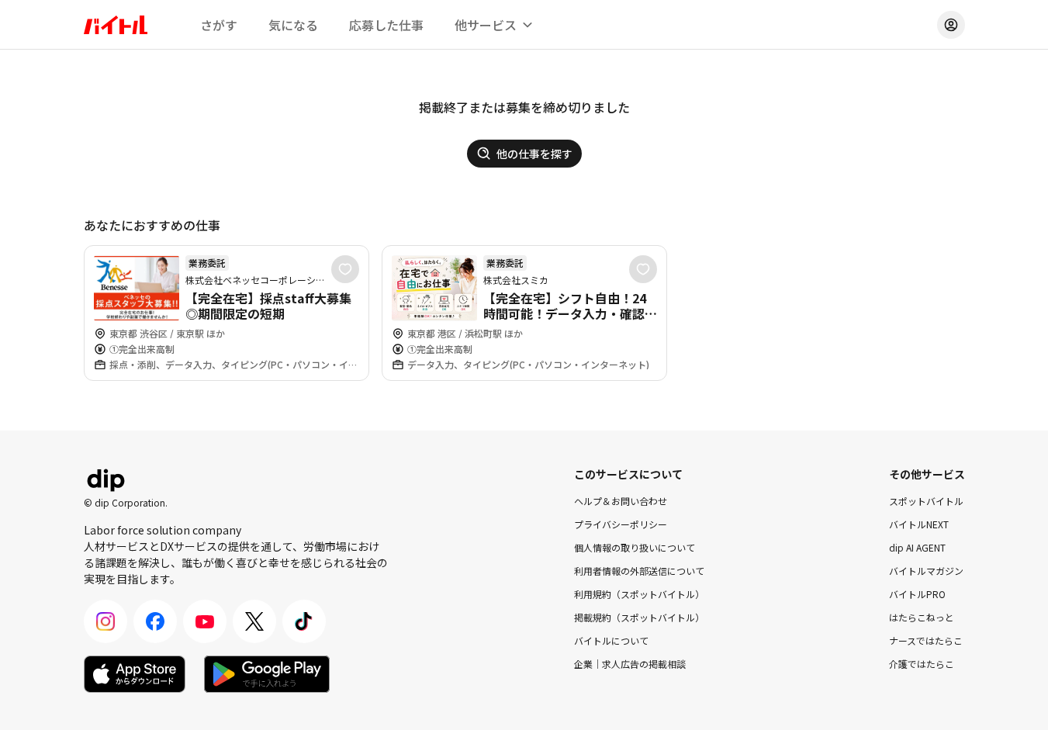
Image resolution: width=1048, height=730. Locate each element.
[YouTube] (205, 621)
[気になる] (345, 269)
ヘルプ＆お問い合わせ (620, 500)
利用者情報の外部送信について (639, 570)
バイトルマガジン (926, 570)
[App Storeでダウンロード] (134, 674)
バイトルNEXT (919, 524)
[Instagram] (105, 621)
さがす (218, 25)
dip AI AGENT (917, 547)
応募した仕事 (386, 25)
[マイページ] (951, 25)
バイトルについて (611, 640)
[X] (254, 621)
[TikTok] (304, 621)
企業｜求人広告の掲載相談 (630, 663)
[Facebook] (155, 621)
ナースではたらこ (926, 640)
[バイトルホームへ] (115, 25)
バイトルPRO (917, 593)
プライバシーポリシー (620, 524)
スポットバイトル (926, 500)
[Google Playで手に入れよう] (267, 674)
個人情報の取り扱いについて (634, 547)
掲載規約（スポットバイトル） (639, 617)
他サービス (486, 25)
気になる (293, 25)
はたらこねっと (921, 617)
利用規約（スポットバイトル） (639, 593)
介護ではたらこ (921, 663)
